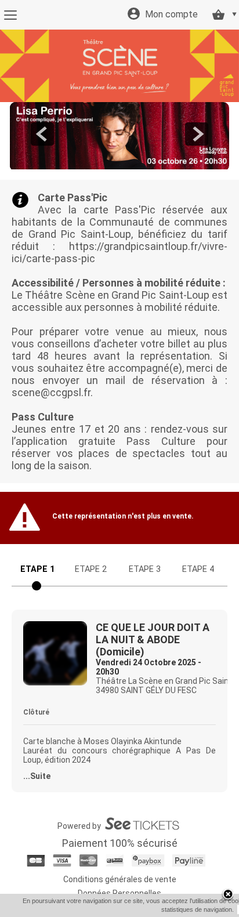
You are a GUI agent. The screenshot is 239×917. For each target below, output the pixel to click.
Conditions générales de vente (119, 879)
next (196, 134)
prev (42, 134)
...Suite (36, 776)
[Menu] (10, 15)
